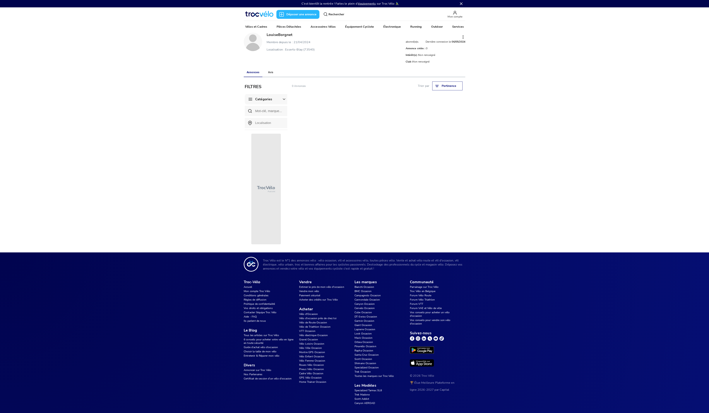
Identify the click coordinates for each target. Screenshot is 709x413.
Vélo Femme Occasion (312, 360)
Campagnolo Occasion (367, 295)
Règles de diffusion (255, 299)
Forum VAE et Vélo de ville (426, 308)
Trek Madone (362, 394)
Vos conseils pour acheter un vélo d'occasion (430, 314)
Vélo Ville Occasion (310, 348)
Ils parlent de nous (255, 321)
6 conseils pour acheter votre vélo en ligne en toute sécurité (268, 341)
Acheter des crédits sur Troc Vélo (318, 299)
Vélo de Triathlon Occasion (314, 327)
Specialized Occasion (366, 367)
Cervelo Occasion (364, 308)
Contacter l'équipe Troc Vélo (260, 312)
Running (416, 27)
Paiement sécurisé (309, 295)
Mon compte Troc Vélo (257, 291)
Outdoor (437, 27)
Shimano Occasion (365, 363)
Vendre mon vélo (309, 291)
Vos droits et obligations (258, 308)
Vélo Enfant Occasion (311, 356)
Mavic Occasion (363, 338)
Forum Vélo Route (420, 295)
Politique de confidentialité (259, 304)
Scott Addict (361, 399)
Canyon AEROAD (364, 403)
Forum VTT (416, 304)
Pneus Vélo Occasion (311, 369)
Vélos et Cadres (256, 27)
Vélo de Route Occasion (313, 322)
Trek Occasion (362, 372)
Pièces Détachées (289, 27)
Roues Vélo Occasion (311, 365)
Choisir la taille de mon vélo (260, 351)
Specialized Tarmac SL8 (368, 390)
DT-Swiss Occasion (365, 316)
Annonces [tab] (253, 72)
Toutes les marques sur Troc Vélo (374, 376)
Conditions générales (256, 295)
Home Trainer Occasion (312, 382)
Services (458, 27)
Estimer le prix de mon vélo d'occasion (321, 287)
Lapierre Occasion (364, 329)
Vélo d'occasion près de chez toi (317, 318)
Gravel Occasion (308, 339)
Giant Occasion (363, 325)
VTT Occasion (307, 331)
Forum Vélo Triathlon (422, 299)
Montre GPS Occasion (312, 352)
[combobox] (266, 123)
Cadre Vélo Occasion (311, 373)
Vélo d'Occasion (308, 314)
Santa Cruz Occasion (366, 355)
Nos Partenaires (253, 374)
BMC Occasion (362, 291)
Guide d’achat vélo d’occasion (261, 347)
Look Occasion (363, 333)
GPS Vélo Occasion (310, 377)
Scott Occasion (363, 359)
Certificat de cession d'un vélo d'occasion (268, 378)
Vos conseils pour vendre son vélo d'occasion (430, 321)
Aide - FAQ (250, 316)
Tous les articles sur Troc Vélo (261, 335)
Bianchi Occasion (364, 287)
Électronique (392, 27)
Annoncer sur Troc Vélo (257, 370)
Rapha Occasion (363, 350)
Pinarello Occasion (365, 346)
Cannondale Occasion (367, 299)
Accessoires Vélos (323, 27)
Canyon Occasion (364, 304)
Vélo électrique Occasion (313, 335)
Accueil (248, 287)
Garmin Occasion (364, 321)
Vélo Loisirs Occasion (311, 344)
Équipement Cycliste (359, 27)
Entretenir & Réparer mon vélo (261, 356)
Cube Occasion (363, 312)
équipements (367, 4)
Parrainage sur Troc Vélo (424, 287)
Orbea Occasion (363, 342)
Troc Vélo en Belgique (422, 291)
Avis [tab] (270, 72)
